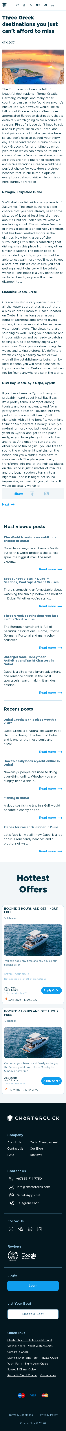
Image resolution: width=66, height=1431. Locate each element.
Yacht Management (44, 1142)
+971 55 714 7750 (29, 1179)
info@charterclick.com (33, 1187)
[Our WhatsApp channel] (30, 1229)
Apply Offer (51, 990)
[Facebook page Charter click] (39, 1229)
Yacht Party (14, 1364)
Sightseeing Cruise (36, 1364)
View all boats (16, 1346)
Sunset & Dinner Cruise (21, 1370)
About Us (14, 1142)
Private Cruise (49, 1358)
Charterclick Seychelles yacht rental (29, 1340)
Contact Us (15, 1148)
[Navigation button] (60, 5)
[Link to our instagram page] (11, 1229)
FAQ (10, 1155)
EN (45, 5)
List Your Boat (33, 1314)
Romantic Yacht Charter (22, 1375)
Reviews (36, 1155)
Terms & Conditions (21, 1415)
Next (5, 504)
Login (33, 1285)
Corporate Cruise (18, 1352)
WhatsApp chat (29, 1195)
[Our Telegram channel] (20, 1229)
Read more (47, 569)
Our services (48, 1375)
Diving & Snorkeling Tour (22, 1358)
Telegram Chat (28, 1203)
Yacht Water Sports (40, 1346)
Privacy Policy (49, 1415)
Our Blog (36, 1148)
